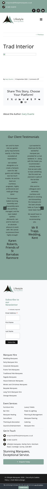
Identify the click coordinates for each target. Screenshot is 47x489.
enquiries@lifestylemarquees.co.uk (19, 3)
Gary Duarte (9, 79)
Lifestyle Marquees (13, 477)
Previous (40, 35)
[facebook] (34, 10)
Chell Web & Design (18, 480)
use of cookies (38, 485)
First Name (9, 322)
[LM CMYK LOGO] (13, 16)
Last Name (9, 331)
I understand (23, 487)
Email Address (11, 313)
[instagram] (38, 10)
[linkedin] (43, 10)
